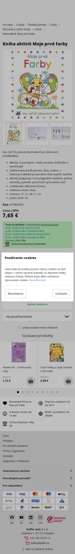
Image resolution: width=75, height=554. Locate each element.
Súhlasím (61, 294)
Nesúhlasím (15, 294)
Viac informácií (37, 280)
